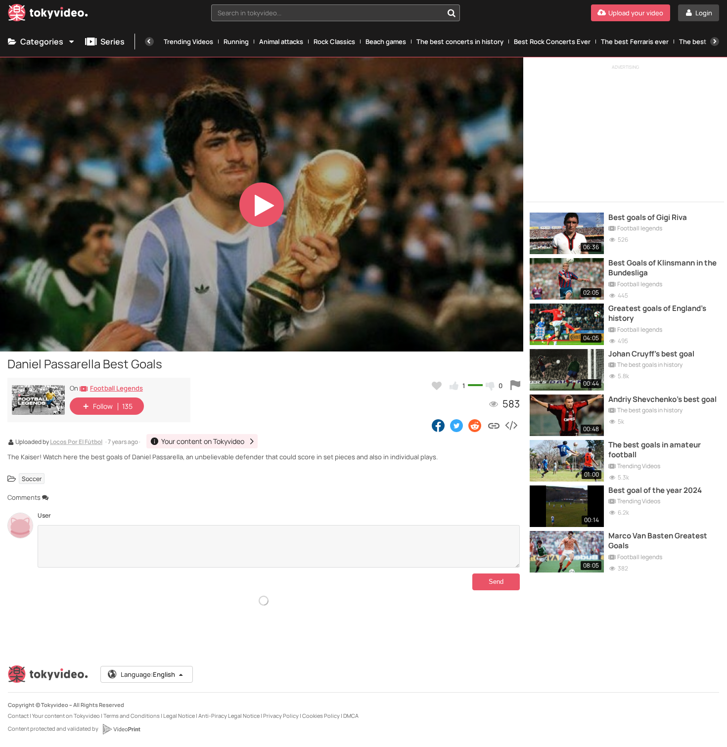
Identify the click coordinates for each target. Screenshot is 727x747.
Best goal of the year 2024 (655, 490)
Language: (148, 674)
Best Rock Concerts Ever (552, 41)
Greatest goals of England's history (657, 313)
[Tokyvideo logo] (48, 14)
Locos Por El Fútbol (76, 442)
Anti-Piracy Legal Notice (229, 715)
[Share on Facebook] (438, 425)
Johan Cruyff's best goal (651, 354)
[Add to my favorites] (437, 386)
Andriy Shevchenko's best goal (662, 399)
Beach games (385, 41)
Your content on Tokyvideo (66, 715)
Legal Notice (179, 715)
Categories (41, 41)
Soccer (32, 478)
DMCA (351, 715)
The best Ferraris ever (635, 41)
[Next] (714, 41)
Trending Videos (188, 41)
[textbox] (327, 13)
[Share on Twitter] (456, 425)
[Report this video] (515, 386)
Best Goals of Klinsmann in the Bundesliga (662, 268)
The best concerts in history (459, 41)
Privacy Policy (281, 715)
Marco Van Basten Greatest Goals (657, 541)
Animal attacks (281, 41)
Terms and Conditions (131, 715)
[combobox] (335, 12)
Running (236, 41)
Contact (18, 715)
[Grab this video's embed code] (511, 425)
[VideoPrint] (121, 729)
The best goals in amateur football (654, 450)
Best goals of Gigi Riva (647, 217)
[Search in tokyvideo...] (451, 12)
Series (112, 41)
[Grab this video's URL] (494, 425)
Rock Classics (334, 41)
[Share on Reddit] (475, 425)
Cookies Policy (321, 715)
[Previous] (149, 41)
